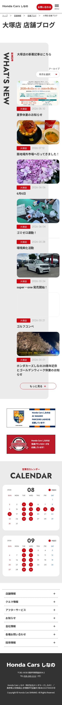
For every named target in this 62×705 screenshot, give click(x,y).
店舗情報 (17, 15)
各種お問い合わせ (16, 634)
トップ (5, 15)
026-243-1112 (30, 676)
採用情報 (11, 642)
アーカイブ (54, 68)
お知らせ (11, 618)
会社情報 (11, 626)
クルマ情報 (12, 602)
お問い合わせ (44, 7)
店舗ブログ (32, 15)
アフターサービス (16, 610)
